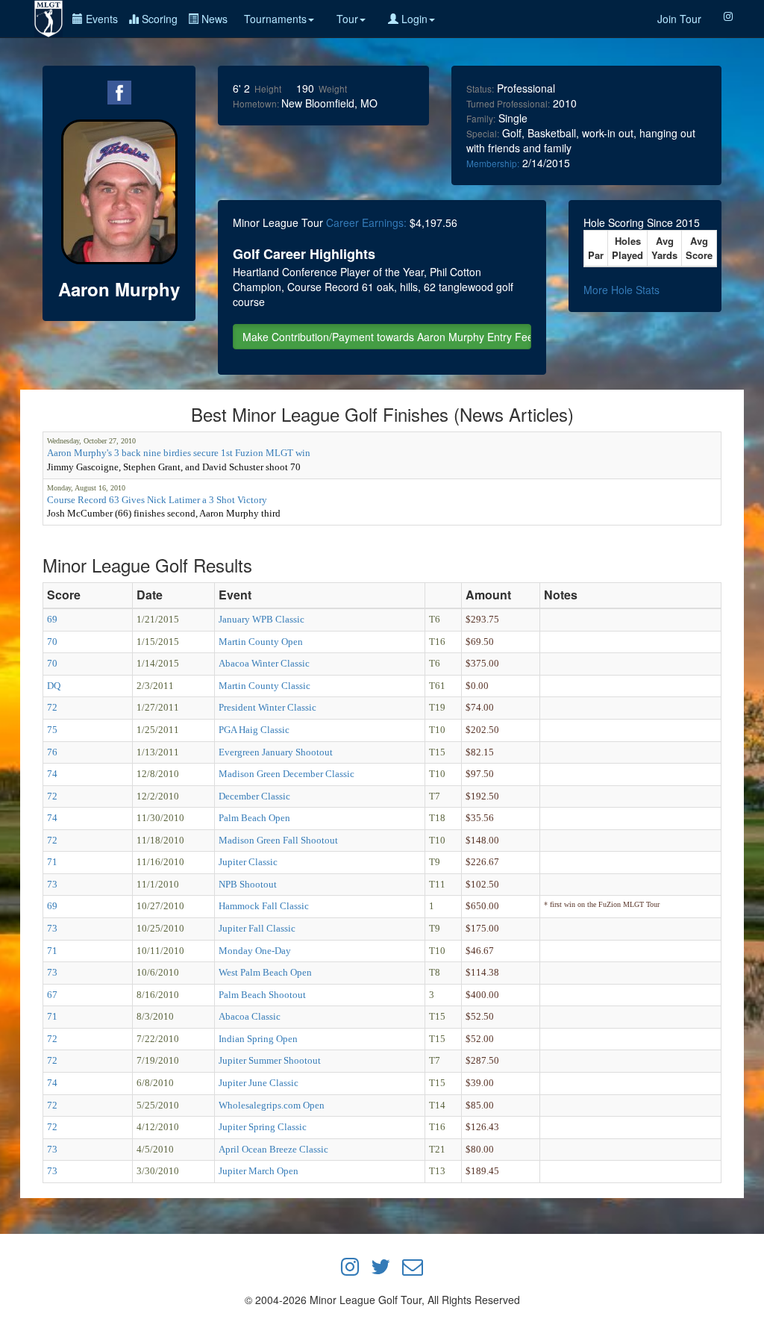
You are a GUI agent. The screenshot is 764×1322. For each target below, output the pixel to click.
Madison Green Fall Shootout (278, 840)
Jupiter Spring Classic (263, 1126)
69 (52, 619)
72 (52, 707)
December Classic (254, 796)
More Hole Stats (621, 289)
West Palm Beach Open (265, 972)
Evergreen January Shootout (276, 752)
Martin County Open (261, 641)
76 (52, 752)
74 (52, 773)
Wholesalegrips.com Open (272, 1105)
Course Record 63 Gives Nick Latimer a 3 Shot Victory (157, 499)
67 (52, 994)
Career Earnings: (366, 222)
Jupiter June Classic (258, 1082)
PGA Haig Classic (254, 729)
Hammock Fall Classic (264, 905)
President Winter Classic (267, 707)
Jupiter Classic (248, 861)
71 (52, 861)
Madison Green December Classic (286, 773)
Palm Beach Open (254, 817)
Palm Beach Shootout (262, 994)
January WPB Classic (261, 619)
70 (52, 641)
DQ (53, 685)
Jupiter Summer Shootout (270, 1060)
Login (413, 18)
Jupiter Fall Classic (257, 928)
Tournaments (275, 18)
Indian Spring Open (258, 1038)
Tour (347, 18)
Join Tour (679, 18)
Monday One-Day (255, 950)
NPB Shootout (248, 884)
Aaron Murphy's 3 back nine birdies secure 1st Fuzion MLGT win (178, 452)
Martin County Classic (264, 685)
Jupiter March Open (258, 1170)
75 (52, 729)
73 (52, 884)
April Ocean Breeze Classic (273, 1149)
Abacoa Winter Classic (264, 663)
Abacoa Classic (250, 1016)
